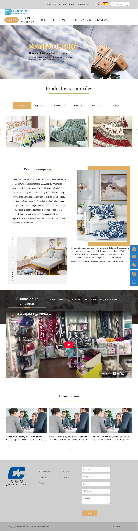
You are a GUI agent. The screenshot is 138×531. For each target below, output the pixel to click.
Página (11, 20)
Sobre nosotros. (28, 20)
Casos (64, 20)
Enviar (89, 513)
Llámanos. (103, 20)
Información (81, 20)
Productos (47, 20)
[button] (70, 449)
